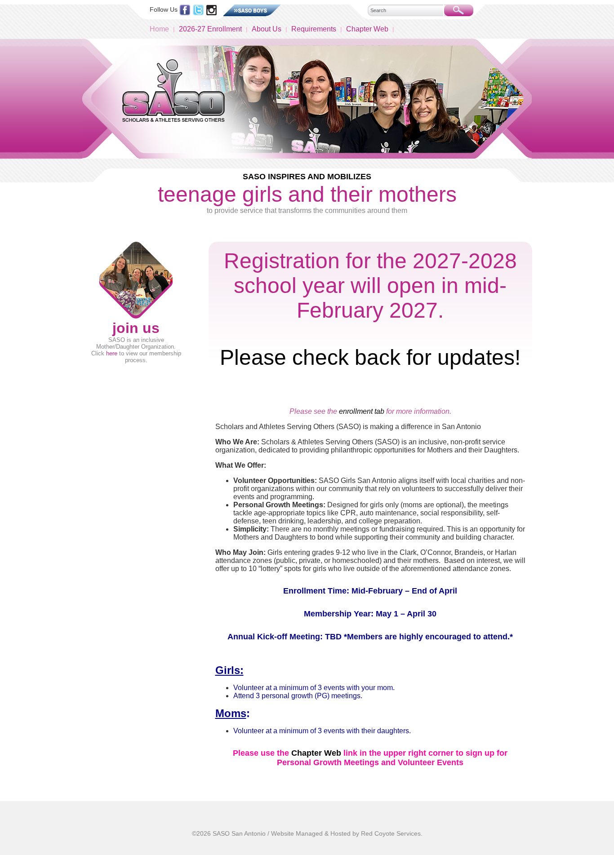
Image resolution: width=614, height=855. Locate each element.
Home (159, 29)
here (111, 353)
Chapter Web (367, 29)
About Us (266, 29)
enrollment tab (361, 411)
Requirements (313, 29)
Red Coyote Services (391, 833)
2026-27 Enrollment (210, 29)
